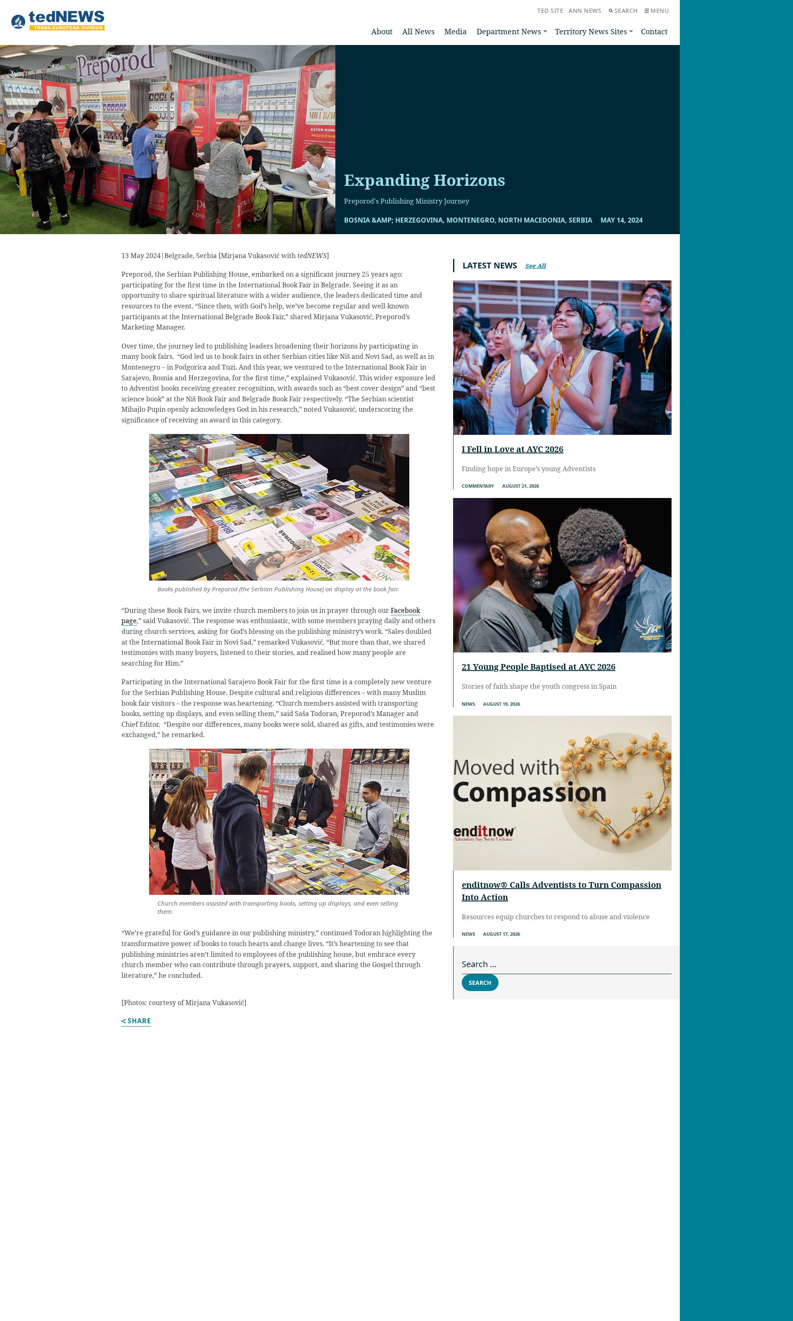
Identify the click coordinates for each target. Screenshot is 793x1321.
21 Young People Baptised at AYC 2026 (538, 666)
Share (139, 1021)
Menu (660, 10)
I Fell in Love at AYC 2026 (512, 449)
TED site (550, 10)
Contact (654, 31)
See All (535, 265)
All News (418, 31)
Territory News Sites (591, 31)
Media (455, 31)
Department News (509, 31)
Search (626, 10)
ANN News (585, 10)
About (381, 31)
